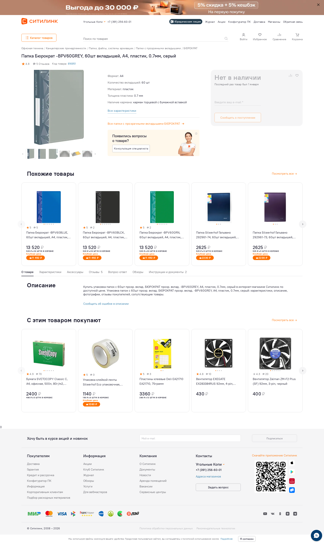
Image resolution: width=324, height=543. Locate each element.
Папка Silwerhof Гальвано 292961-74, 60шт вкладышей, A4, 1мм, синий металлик (216, 235)
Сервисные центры (153, 492)
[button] (243, 37)
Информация (36, 486)
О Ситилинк (148, 464)
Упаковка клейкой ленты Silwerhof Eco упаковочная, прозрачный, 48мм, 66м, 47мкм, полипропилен (105, 382)
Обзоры (138, 272)
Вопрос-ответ (117, 272)
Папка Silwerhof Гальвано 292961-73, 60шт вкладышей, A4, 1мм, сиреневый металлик (273, 235)
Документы (147, 469)
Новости (145, 475)
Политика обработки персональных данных (166, 528)
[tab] (27, 273)
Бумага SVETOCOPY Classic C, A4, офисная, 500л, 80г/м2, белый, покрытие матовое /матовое (47, 381)
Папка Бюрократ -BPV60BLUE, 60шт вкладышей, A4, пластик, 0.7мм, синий (47, 235)
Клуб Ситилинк (93, 469)
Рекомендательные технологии (215, 528)
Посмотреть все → (284, 320)
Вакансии (146, 486)
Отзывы (96, 272)
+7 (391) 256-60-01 (209, 470)
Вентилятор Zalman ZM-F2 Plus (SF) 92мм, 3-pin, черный (274, 381)
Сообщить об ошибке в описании (106, 303)
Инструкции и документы (168, 272)
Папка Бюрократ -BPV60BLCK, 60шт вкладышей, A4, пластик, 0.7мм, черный (104, 235)
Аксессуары (75, 272)
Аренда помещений (153, 481)
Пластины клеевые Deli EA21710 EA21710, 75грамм (161, 381)
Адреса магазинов (208, 476)
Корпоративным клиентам (45, 492)
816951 (72, 63)
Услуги (87, 486)
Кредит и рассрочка (40, 475)
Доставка (33, 464)
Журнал (88, 475)
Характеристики (50, 272)
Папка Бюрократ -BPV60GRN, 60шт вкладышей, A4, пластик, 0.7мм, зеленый (160, 235)
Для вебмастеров (95, 492)
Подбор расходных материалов (48, 497)
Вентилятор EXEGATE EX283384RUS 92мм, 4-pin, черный (214, 381)
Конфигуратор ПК (39, 481)
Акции (87, 464)
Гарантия (33, 469)
